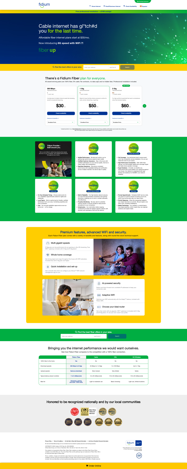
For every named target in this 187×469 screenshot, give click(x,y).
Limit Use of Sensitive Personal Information (98, 441)
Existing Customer (143, 1)
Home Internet (96, 6)
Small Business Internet (112, 6)
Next (144, 106)
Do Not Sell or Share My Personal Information (75, 441)
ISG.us (140, 449)
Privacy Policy (48, 441)
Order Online (94, 466)
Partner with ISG (138, 450)
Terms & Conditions (58, 441)
